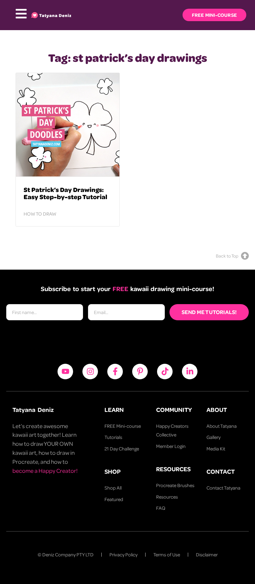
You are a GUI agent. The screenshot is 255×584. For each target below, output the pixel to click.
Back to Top (227, 255)
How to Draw (40, 214)
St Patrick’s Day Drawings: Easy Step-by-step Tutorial (65, 193)
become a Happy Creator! (45, 470)
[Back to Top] (245, 256)
